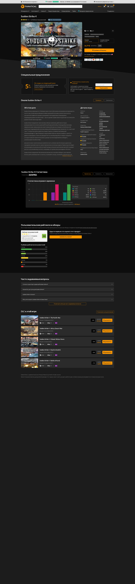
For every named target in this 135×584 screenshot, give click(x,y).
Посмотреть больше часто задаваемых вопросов (67, 303)
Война (97, 36)
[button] (29, 2)
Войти (99, 6)
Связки (43, 11)
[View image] (28, 64)
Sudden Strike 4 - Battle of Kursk (50, 360)
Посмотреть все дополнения (105, 312)
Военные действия (104, 130)
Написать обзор (66, 237)
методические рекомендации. (88, 227)
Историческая (103, 126)
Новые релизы (66, 11)
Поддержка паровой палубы (88, 134)
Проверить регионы (89, 56)
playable (84, 136)
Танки (101, 128)
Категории (35, 11)
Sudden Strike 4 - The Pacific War (50, 318)
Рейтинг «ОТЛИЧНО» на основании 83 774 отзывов (73, 1)
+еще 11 (86, 131)
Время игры (88, 173)
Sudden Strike (83, 154)
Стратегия (87, 34)
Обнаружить (24, 11)
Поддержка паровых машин (88, 138)
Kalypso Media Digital (85, 127)
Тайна (74, 11)
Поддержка (110, 11)
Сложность (98, 173)
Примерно (98, 100)
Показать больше (66, 155)
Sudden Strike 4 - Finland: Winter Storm (52, 339)
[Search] (80, 6)
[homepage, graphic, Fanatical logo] (28, 6)
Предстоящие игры (53, 11)
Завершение (109, 173)
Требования (109, 100)
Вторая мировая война (89, 36)
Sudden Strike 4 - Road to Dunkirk (50, 350)
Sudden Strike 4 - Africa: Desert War (51, 328)
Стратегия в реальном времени (97, 34)
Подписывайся (104, 88)
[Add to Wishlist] (113, 31)
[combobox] (67, 6)
